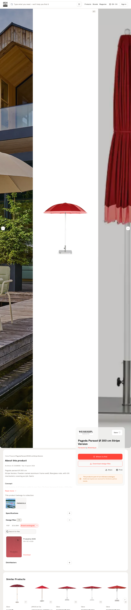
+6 (50, 602)
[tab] (7, 526)
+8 (75, 602)
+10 (101, 602)
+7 (25, 602)
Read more (9, 491)
